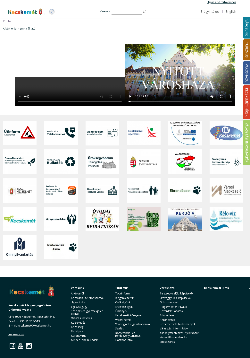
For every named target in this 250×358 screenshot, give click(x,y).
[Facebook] (12, 345)
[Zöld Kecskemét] (20, 219)
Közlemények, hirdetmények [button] (178, 324)
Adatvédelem (168, 315)
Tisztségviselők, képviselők (176, 293)
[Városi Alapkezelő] (226, 190)
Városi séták (123, 320)
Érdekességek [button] (124, 307)
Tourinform (122, 293)
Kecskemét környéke (128, 315)
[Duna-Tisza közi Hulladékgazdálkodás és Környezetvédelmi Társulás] (20, 161)
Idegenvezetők (124, 298)
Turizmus (122, 288)
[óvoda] (102, 219)
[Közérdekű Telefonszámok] (61, 133)
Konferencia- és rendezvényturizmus (128, 334)
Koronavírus (78, 335)
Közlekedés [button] (78, 322)
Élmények (121, 311)
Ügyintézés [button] (78, 302)
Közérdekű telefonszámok (87, 298)
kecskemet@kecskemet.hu (34, 325)
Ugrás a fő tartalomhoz (221, 2)
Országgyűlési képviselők (175, 298)
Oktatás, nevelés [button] (81, 318)
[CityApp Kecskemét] (20, 190)
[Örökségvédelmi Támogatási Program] (102, 161)
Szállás (119, 328)
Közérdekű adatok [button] (171, 311)
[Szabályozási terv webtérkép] (226, 161)
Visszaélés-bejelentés (173, 337)
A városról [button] (77, 293)
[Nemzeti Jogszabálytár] (144, 161)
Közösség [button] (77, 327)
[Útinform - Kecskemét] (20, 133)
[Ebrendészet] (185, 190)
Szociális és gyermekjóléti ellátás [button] (87, 312)
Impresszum (16, 334)
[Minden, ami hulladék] (61, 161)
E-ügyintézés (210, 11)
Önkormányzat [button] (169, 302)
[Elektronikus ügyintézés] (144, 133)
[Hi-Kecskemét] (226, 133)
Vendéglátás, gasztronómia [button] (132, 324)
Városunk (77, 288)
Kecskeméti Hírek (216, 288)
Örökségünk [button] (122, 302)
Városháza (167, 288)
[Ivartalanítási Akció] (61, 247)
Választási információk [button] (174, 328)
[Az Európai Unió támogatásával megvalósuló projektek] (185, 133)
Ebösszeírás (167, 342)
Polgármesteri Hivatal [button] (173, 307)
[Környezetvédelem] (61, 219)
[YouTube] (21, 345)
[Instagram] (29, 345)
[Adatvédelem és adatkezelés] (102, 133)
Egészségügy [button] (79, 307)
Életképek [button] (77, 331)
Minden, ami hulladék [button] (84, 340)
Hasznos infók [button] (124, 340)
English (231, 11)
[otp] (144, 219)
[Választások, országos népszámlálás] (185, 161)
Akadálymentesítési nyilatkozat (179, 333)
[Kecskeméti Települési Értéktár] (102, 190)
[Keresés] (145, 12)
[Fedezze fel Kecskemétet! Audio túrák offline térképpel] (61, 190)
